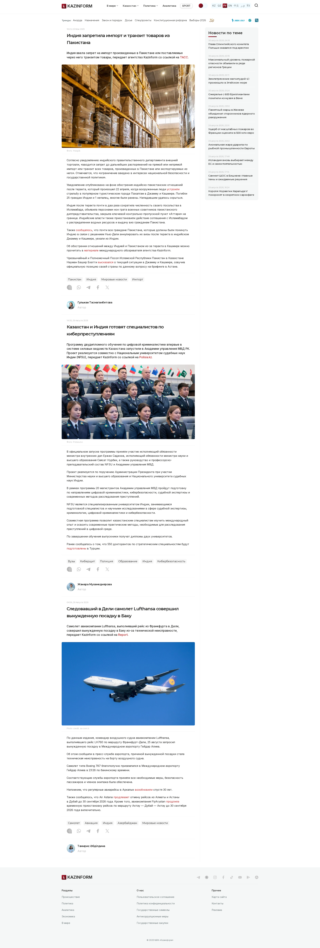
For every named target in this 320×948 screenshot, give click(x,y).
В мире (66, 922)
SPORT (186, 5)
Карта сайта (219, 896)
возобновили (144, 789)
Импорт (137, 279)
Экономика (68, 916)
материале (91, 250)
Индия (91, 279)
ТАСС (184, 57)
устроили (173, 189)
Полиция (106, 561)
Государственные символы (153, 909)
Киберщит (87, 561)
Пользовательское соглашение (155, 896)
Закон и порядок (112, 20)
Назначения (92, 20)
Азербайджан (127, 823)
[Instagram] (69, 287)
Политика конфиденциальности (156, 903)
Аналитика (169, 6)
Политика (67, 903)
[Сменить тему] (203, 5)
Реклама (217, 909)
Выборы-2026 (197, 20)
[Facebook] (97, 287)
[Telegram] (88, 287)
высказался (105, 262)
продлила (172, 801)
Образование (127, 561)
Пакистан (74, 279)
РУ (224, 5)
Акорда (77, 20)
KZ (214, 5)
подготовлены (76, 548)
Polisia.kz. (145, 357)
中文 (236, 5)
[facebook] (223, 877)
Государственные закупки (152, 922)
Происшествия (71, 896)
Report (123, 634)
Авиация (91, 823)
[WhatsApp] (79, 287)
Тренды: (66, 20)
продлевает (122, 797)
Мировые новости (114, 279)
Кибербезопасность (171, 561)
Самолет (74, 823)
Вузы (71, 561)
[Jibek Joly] (239, 20)
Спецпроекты (143, 20)
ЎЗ (248, 5)
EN (230, 5)
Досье (128, 20)
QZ (219, 5)
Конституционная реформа (170, 20)
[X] (107, 287)
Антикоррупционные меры (152, 916)
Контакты (217, 903)
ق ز (243, 5)
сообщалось (84, 230)
